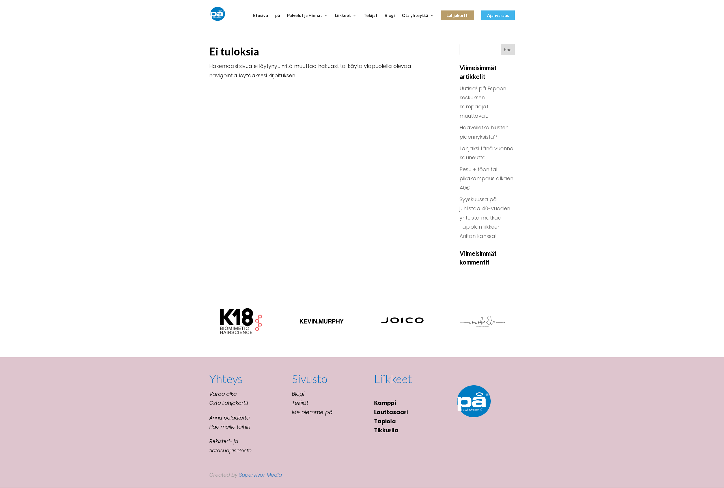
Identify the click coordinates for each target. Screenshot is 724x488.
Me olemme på (312, 412)
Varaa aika (223, 393)
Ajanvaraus (498, 15)
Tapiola (385, 421)
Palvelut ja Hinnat (304, 15)
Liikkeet (343, 15)
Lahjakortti (458, 15)
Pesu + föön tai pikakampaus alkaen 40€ (486, 178)
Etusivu (260, 15)
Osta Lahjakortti (228, 403)
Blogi (390, 15)
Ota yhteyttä (415, 15)
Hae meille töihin (229, 426)
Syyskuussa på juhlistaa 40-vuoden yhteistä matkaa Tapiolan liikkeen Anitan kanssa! (485, 218)
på (277, 15)
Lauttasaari (391, 412)
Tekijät (371, 15)
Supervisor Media (260, 474)
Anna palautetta (229, 417)
